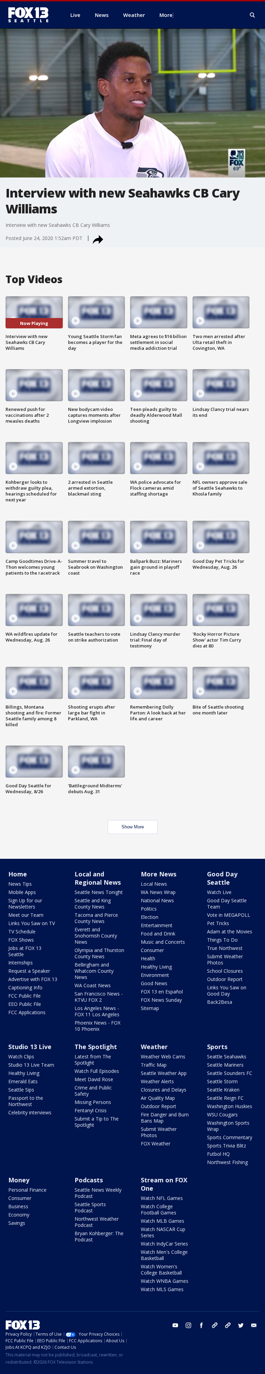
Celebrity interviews (29, 1112)
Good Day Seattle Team (227, 903)
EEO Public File (24, 1004)
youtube (175, 1325)
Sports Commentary (229, 1137)
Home (17, 874)
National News (157, 900)
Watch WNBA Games (164, 1281)
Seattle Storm (222, 1081)
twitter (240, 1325)
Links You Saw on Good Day (226, 990)
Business (18, 1206)
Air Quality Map (158, 1098)
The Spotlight (96, 1046)
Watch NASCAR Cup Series (163, 1232)
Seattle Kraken (223, 1089)
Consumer (152, 950)
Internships (20, 962)
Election (149, 917)
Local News (154, 884)
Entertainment (157, 925)
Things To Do (222, 939)
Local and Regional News (98, 878)
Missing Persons (93, 1102)
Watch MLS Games (162, 1289)
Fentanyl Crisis (91, 1110)
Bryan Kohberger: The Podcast (99, 1236)
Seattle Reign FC (225, 1098)
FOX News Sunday (161, 1000)
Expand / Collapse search (252, 15)
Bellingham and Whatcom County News (94, 970)
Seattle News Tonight (99, 892)
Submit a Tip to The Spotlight (97, 1121)
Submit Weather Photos (225, 959)
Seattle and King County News (93, 903)
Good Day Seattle (222, 878)
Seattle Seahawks (226, 1056)
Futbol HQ (218, 1154)
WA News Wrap (158, 892)
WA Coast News (93, 985)
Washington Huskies (229, 1106)
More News (158, 874)
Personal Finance (27, 1189)
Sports (217, 1046)
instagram (188, 1325)
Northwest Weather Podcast (97, 1222)
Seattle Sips (21, 1089)
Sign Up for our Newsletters (25, 903)
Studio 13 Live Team (31, 1064)
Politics (149, 908)
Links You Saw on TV (31, 923)
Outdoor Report (225, 979)
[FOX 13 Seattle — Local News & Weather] (31, 15)
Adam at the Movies (229, 931)
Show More (132, 826)
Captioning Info (25, 987)
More (166, 14)
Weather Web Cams (163, 1056)
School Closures (225, 971)
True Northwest (225, 948)
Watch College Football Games (158, 1209)
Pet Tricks (218, 923)
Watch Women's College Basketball (161, 1269)
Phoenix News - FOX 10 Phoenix (97, 1025)
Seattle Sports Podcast (90, 1207)
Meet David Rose (94, 1079)
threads (227, 1325)
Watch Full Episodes (97, 1071)
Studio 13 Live (29, 1046)
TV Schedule (22, 931)
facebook (201, 1325)
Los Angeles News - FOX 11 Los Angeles (97, 1011)
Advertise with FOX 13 (32, 979)
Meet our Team (25, 915)
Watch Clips (21, 1056)
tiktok (214, 1325)
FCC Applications (27, 1012)
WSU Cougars (222, 1114)
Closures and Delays (163, 1089)
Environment (155, 975)
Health (148, 958)
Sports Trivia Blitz (226, 1145)
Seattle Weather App (164, 1073)
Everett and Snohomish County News (96, 935)
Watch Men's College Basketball (164, 1255)
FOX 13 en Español (162, 991)
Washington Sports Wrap (228, 1126)
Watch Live (219, 892)
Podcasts (89, 1180)
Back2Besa (219, 1002)
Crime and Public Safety (93, 1090)
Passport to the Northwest (25, 1101)
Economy (18, 1214)
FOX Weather (155, 1143)
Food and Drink (158, 933)
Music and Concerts (163, 942)
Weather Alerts (157, 1081)
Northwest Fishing (227, 1162)
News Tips (20, 884)
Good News (154, 983)
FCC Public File (24, 995)
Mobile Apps (22, 892)
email (253, 1325)
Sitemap (150, 1008)
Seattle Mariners (225, 1064)
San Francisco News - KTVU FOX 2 (99, 996)
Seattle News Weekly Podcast (98, 1192)
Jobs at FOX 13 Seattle (24, 951)
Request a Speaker (29, 971)
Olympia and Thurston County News (99, 953)
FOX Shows (21, 939)
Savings (16, 1223)
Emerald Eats (23, 1081)
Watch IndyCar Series (164, 1243)
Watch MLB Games (162, 1221)
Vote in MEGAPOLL (228, 915)
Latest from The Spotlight (93, 1059)
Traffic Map (154, 1064)
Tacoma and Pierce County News (96, 918)
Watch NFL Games (162, 1198)
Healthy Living (156, 966)
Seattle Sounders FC (229, 1073)
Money (18, 1180)
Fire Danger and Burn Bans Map (165, 1117)
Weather (154, 1046)
